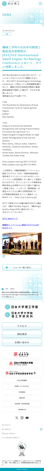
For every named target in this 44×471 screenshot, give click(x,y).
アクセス (22, 326)
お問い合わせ (22, 342)
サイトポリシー (7, 429)
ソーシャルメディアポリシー (11, 438)
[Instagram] (22, 417)
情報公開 (22, 398)
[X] (16, 417)
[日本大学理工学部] (10, 3)
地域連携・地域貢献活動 (22, 404)
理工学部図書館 (22, 380)
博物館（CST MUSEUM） (22, 386)
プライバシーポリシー (9, 433)
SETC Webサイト (10, 218)
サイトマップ (6, 425)
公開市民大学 (22, 410)
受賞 (7, 34)
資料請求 (22, 334)
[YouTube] (27, 417)
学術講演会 (22, 392)
